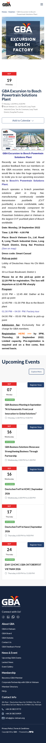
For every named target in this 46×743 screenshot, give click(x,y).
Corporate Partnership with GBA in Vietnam (20, 682)
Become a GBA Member (12, 678)
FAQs (4, 691)
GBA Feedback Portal (11, 646)
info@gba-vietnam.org (15, 718)
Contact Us (6, 642)
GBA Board (7, 633)
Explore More (36, 372)
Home (4, 12)
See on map (9, 248)
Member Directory (10, 686)
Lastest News (7, 662)
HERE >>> (24, 333)
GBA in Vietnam (8, 629)
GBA (15, 732)
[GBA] (6, 4)
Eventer (12, 12)
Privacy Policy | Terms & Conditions (15, 728)
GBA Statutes (7, 638)
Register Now (36, 385)
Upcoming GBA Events (11, 658)
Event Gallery (7, 666)
